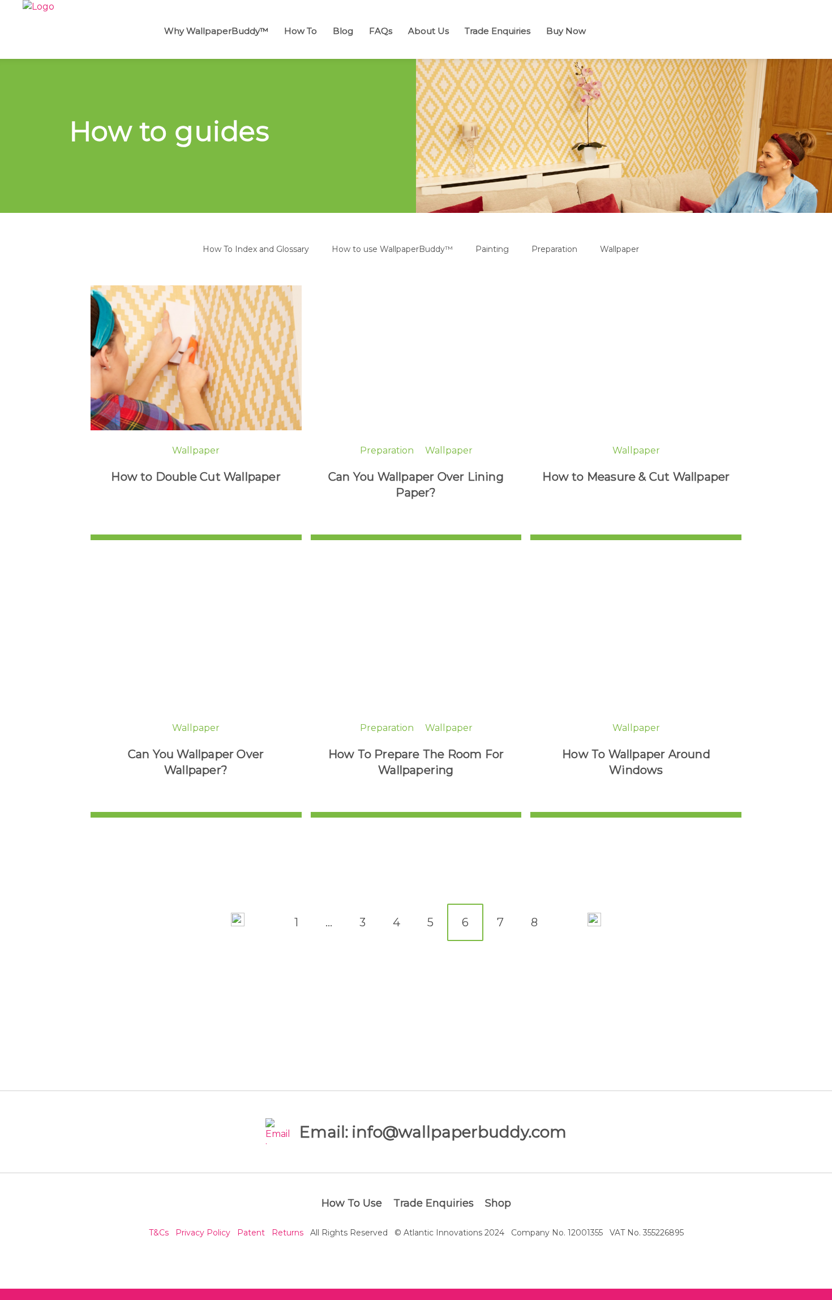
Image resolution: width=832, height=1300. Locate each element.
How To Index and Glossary (256, 249)
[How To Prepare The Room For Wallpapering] (416, 635)
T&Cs (159, 1233)
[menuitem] (219, 29)
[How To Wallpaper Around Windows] (635, 635)
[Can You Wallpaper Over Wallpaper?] (196, 635)
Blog (343, 30)
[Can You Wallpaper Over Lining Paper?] (416, 357)
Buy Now (566, 30)
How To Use (351, 1203)
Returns (287, 1233)
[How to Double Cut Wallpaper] (196, 357)
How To (300, 30)
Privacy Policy (202, 1233)
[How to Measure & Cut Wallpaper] (635, 357)
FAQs (380, 30)
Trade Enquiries (497, 30)
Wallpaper (619, 249)
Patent (251, 1233)
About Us (428, 30)
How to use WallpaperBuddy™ (392, 249)
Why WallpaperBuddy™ (216, 30)
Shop (498, 1203)
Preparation (554, 249)
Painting (492, 249)
